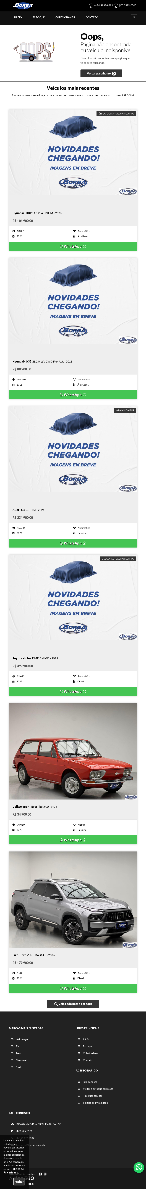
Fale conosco (89, 1081)
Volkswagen (22, 1039)
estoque (127, 95)
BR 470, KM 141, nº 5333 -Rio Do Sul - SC (38, 1124)
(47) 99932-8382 (103, 5)
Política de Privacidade (95, 1102)
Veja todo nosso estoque (75, 1003)
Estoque (39, 17)
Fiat (18, 1046)
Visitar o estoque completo (97, 1088)
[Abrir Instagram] (45, 1174)
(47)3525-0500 (23, 1131)
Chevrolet (21, 1060)
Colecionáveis (65, 17)
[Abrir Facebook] (40, 1174)
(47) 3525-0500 (127, 5)
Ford (18, 1067)
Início (18, 17)
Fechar (19, 1181)
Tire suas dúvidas (92, 1095)
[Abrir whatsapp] (139, 1167)
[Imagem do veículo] (73, 157)
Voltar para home (99, 73)
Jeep (18, 1053)
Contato (92, 17)
